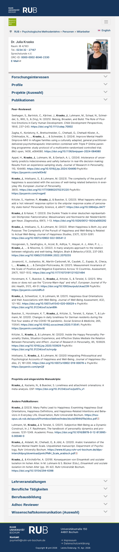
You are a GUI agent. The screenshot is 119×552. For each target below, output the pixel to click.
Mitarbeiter (83, 31)
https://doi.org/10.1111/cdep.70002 (52, 126)
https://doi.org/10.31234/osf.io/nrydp (34, 349)
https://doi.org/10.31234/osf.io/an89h (34, 307)
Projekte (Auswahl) (27, 93)
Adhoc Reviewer (25, 505)
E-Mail (14, 61)
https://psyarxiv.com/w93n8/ (29, 172)
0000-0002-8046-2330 (35, 57)
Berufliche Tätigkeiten (30, 489)
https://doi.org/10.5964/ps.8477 (85, 207)
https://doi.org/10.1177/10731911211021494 (59, 272)
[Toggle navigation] (106, 22)
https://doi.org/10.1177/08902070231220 (44, 189)
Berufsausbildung (26, 497)
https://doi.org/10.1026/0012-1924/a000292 (79, 220)
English (106, 30)
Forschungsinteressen (30, 77)
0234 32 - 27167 (26, 49)
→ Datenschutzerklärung (75, 543)
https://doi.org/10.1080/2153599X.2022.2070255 (42, 255)
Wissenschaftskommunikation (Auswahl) (45, 512)
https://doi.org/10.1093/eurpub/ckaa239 (65, 286)
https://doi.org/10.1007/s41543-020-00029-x (49, 303)
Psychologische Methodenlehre (41, 31)
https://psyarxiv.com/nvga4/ (29, 193)
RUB (16, 31)
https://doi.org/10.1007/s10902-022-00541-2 (39, 237)
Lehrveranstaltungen (29, 482)
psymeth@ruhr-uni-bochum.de (27, 540)
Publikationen (23, 100)
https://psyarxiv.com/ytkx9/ (28, 328)
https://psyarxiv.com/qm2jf (28, 366)
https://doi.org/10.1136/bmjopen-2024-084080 (72, 151)
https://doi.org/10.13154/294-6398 (32, 470)
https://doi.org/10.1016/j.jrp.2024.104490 (52, 168)
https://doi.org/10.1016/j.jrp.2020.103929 (36, 345)
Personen (68, 31)
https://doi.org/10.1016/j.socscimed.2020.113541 (50, 324)
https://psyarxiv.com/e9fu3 (28, 289)
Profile (17, 85)
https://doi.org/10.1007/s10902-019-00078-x (59, 362)
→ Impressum (69, 540)
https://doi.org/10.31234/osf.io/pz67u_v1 (59, 388)
